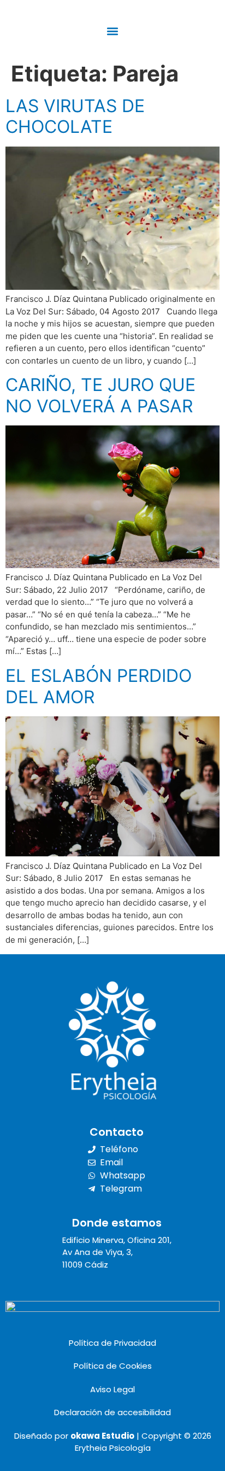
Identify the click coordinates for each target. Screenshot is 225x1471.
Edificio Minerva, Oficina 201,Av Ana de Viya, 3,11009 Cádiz (116, 1252)
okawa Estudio (102, 1435)
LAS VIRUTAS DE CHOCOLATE (75, 116)
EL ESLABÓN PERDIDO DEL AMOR (98, 686)
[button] (113, 31)
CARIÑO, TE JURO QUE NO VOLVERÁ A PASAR (100, 395)
